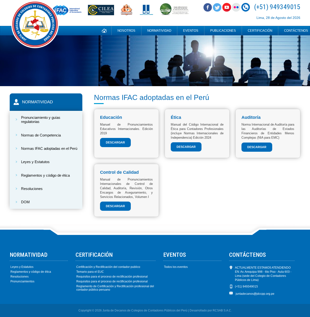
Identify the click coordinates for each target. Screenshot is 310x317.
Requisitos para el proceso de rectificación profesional (112, 276)
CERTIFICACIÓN (260, 30)
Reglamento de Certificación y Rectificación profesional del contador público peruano (115, 288)
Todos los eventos (176, 267)
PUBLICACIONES (223, 30)
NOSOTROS (126, 30)
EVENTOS (190, 30)
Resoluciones (19, 276)
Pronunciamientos (22, 281)
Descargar (115, 142)
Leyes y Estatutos (21, 267)
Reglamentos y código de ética (30, 271)
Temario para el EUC (90, 271)
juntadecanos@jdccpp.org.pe (255, 293)
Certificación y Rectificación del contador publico (108, 267)
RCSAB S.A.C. (222, 310)
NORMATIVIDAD (159, 30)
